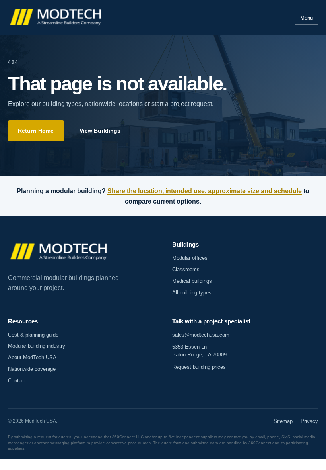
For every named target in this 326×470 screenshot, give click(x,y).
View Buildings (100, 130)
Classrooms (186, 269)
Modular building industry (36, 346)
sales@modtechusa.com (200, 335)
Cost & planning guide (33, 335)
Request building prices (199, 367)
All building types (192, 293)
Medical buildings (192, 281)
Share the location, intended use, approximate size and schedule (204, 191)
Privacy (309, 421)
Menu (306, 18)
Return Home (36, 130)
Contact (17, 381)
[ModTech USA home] (56, 18)
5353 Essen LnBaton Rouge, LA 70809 (199, 351)
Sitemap (283, 421)
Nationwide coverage (32, 369)
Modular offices (190, 258)
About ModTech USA (32, 357)
